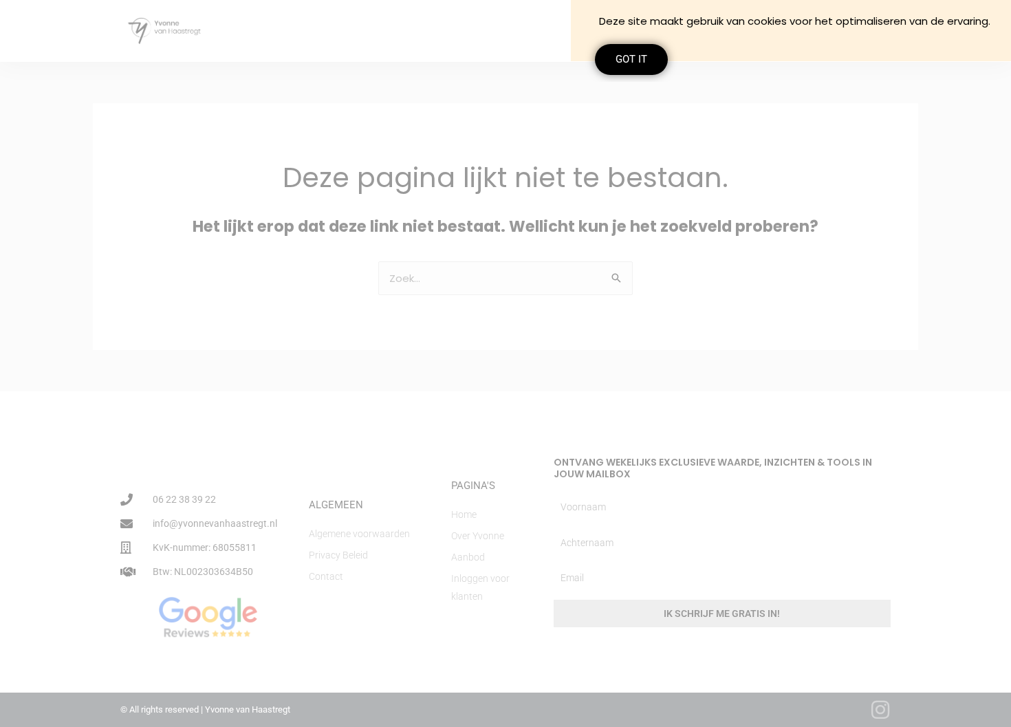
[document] (505, 363)
